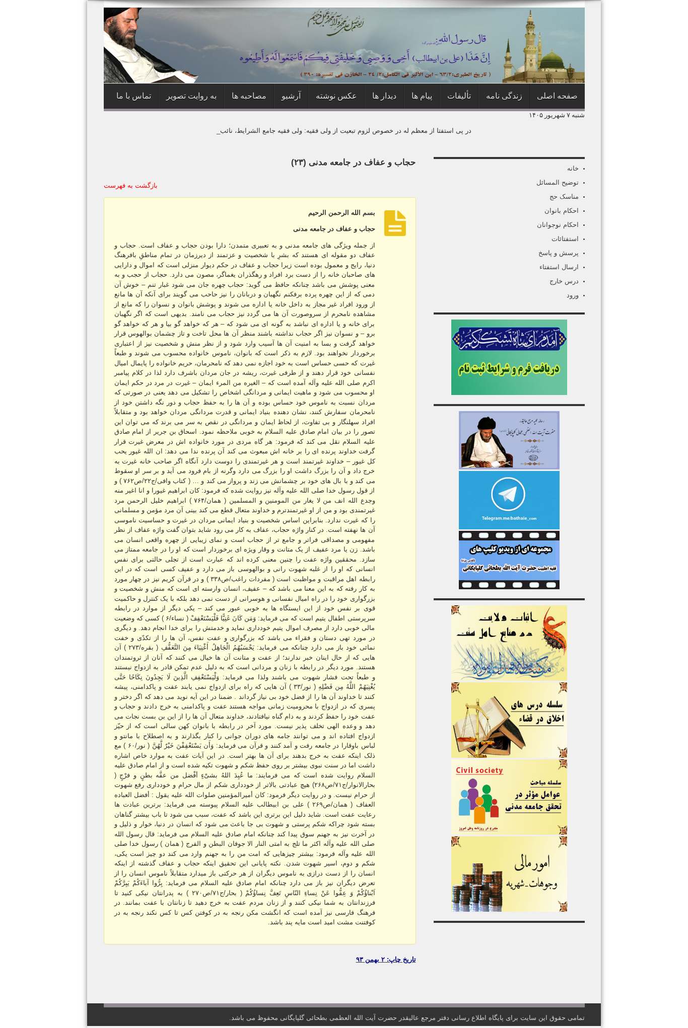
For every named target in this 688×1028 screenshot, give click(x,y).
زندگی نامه (504, 96)
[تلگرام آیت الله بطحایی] (509, 527)
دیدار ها (384, 96)
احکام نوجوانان (558, 224)
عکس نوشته (336, 96)
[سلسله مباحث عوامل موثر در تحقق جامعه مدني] (509, 832)
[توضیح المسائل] (509, 467)
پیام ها (421, 96)
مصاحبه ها (249, 96)
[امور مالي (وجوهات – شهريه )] (509, 909)
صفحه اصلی (557, 96)
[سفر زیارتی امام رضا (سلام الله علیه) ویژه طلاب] (509, 393)
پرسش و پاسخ (558, 253)
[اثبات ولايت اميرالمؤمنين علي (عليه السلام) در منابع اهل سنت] (509, 678)
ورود (573, 295)
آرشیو (291, 96)
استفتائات (565, 239)
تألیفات (459, 96)
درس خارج (564, 281)
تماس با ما (133, 96)
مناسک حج (564, 196)
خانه (573, 168)
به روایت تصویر (191, 96)
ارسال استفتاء (559, 267)
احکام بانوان (561, 210)
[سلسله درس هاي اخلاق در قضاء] (509, 755)
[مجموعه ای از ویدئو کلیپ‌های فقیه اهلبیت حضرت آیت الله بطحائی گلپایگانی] (509, 587)
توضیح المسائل (557, 182)
